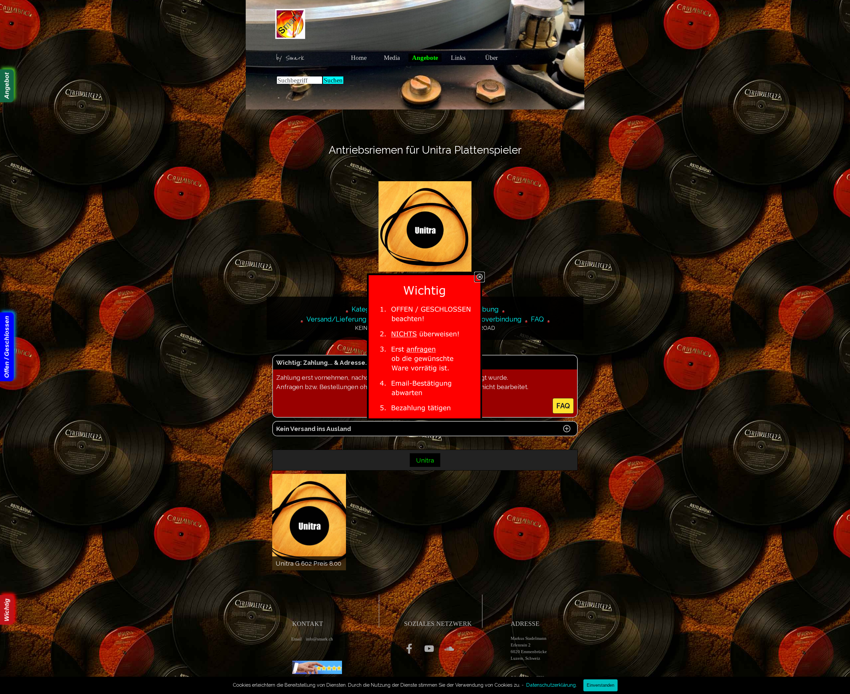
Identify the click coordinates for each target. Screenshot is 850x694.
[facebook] (409, 648)
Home (359, 57)
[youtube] (429, 648)
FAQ (537, 319)
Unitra (425, 460)
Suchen (333, 80)
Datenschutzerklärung (551, 685)
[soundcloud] (449, 648)
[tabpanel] (292, 58)
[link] (425, 347)
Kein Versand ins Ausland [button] (313, 428)
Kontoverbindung (495, 319)
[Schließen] (479, 277)
